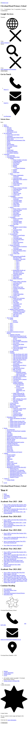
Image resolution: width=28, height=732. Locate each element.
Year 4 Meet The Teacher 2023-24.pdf (13, 545)
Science (12, 186)
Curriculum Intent (17, 161)
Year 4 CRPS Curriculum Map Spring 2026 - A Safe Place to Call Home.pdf (15, 509)
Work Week (13, 404)
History (12, 207)
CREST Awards (17, 193)
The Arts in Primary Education (18, 401)
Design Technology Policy (19, 250)
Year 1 (17, 262)
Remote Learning (11, 454)
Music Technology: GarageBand (18, 363)
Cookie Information (8, 672)
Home (5, 125)
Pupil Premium (10, 144)
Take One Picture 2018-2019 (20, 355)
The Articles (16, 343)
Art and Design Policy (18, 239)
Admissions (10, 136)
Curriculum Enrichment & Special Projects (14, 593)
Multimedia (9, 459)
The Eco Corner (14, 407)
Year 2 (17, 263)
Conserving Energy (18, 414)
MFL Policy (16, 315)
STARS (12, 351)
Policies (9, 143)
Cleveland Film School (18, 368)
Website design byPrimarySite (11, 681)
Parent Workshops (20, 168)
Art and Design (14, 234)
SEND (8, 141)
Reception (18, 260)
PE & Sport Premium (12, 146)
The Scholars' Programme (13, 466)
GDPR (8, 148)
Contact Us (6, 478)
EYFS (11, 319)
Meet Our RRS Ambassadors (20, 341)
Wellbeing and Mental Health (14, 436)
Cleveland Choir (17, 371)
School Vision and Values (13, 134)
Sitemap (6, 671)
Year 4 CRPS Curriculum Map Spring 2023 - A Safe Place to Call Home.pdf (15, 555)
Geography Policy (17, 222)
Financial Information (12, 151)
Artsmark (12, 352)
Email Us (6, 103)
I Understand (4, 722)
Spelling (15, 169)
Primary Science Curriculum (20, 187)
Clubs (8, 460)
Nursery (15, 320)
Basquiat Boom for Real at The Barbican (19, 366)
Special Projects (17, 214)
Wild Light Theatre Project (19, 359)
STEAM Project (17, 378)
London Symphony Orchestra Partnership (18, 382)
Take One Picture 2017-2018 (20, 354)
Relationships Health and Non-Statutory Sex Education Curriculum (19, 272)
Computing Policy (17, 201)
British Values (10, 139)
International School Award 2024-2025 (16, 467)
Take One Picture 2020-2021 (20, 358)
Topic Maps (16, 164)
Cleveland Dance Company (20, 379)
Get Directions (7, 116)
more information (12, 720)
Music (11, 280)
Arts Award (16, 380)
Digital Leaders (10, 464)
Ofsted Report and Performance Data (16, 140)
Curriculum (6, 154)
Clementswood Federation (8, 69)
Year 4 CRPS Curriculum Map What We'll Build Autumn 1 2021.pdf (14, 573)
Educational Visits (11, 417)
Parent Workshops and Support (14, 452)
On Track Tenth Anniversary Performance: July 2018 (20, 390)
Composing (16, 292)
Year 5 (17, 267)
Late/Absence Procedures (13, 445)
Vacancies (9, 129)
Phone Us (6, 89)
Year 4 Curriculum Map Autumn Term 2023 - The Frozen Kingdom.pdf (15, 542)
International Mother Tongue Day (18, 473)
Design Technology (15, 245)
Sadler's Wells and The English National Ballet (18, 394)
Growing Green (17, 412)
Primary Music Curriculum (19, 281)
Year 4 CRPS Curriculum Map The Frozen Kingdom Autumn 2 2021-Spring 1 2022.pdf (15, 576)
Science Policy (16, 190)
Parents (5, 428)
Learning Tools (10, 456)
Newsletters (10, 435)
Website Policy (7, 674)
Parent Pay (9, 446)
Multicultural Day (14, 468)
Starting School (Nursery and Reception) (17, 438)
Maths (11, 173)
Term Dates (10, 433)
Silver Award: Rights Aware (20, 347)
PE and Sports (13, 296)
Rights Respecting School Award (15, 137)
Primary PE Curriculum (19, 298)
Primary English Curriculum (20, 160)
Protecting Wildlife (17, 415)
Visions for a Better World (19, 408)
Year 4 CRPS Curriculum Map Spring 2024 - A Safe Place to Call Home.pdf (15, 538)
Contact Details (10, 480)
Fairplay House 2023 (15, 425)
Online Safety (16, 204)
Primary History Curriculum (20, 208)
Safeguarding (10, 130)
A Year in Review (14, 403)
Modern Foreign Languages (17, 309)
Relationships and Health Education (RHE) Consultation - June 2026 (19, 258)
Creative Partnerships (18, 294)
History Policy (16, 211)
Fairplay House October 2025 (17, 421)
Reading (15, 165)
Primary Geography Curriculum (18, 219)
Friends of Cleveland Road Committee (16, 431)
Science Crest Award (12, 463)
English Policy (16, 162)
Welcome (9, 127)
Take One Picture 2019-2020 (20, 357)
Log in (5, 482)
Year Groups (10, 317)
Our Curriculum (11, 155)
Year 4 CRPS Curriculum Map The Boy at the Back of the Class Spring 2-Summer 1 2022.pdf (15, 578)
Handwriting (16, 172)
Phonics (15, 166)
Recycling (15, 411)
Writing (15, 171)
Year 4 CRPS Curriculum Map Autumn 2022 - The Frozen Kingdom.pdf (15, 558)
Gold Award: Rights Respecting (18, 349)
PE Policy (15, 301)
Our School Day (11, 429)
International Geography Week (17, 471)
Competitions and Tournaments (17, 304)
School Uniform (11, 440)
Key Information (8, 133)
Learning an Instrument (18, 288)
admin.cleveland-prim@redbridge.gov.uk (11, 639)
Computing (12, 196)
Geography (12, 217)
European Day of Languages (17, 470)
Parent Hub (9, 447)
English (12, 158)
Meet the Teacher (11, 439)
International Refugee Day (16, 475)
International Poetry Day (16, 474)
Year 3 (17, 264)
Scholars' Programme (15, 405)
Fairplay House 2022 (15, 426)
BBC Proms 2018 (20, 375)
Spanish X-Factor (14, 477)
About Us (6, 126)
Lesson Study (10, 150)
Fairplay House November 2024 (18, 422)
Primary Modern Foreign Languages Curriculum (19, 311)
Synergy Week (16, 361)
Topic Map (15, 192)
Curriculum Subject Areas (13, 157)
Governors (9, 147)
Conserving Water (17, 410)
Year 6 (17, 269)
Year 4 (17, 266)
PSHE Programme (17, 278)
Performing (16, 291)
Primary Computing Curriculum (18, 198)
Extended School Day (12, 443)
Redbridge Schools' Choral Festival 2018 (21, 373)
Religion (12, 225)
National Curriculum (15, 334)
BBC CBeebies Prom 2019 (19, 399)
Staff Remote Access (12, 132)
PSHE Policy (16, 276)
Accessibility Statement (12, 153)
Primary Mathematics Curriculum (18, 176)
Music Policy (16, 284)
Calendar (9, 432)
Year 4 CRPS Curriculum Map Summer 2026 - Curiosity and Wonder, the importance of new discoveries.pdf (15, 506)
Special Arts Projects (18, 242)
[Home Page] (4, 2)
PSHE (11, 255)
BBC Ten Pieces (17, 369)
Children (6, 453)
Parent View (10, 449)
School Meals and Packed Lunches (15, 442)
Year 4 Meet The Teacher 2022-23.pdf (13, 560)
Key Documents (17, 340)
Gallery (8, 457)
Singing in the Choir (18, 287)
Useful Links (16, 185)
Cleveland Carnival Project (19, 376)
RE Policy (15, 231)
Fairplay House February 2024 (17, 424)
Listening (15, 289)
